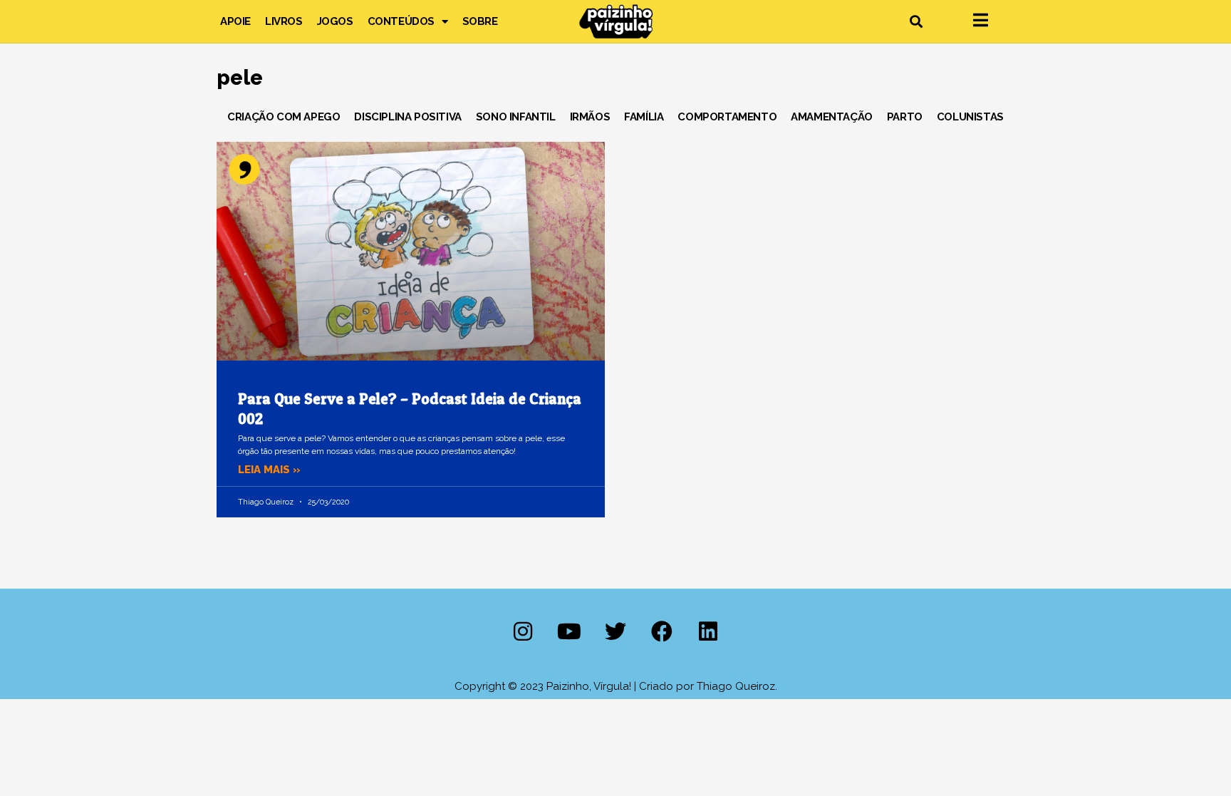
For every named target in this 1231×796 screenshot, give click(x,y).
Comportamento (726, 116)
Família (643, 116)
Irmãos (590, 116)
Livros (284, 21)
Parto (905, 116)
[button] (916, 21)
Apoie (235, 21)
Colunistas (970, 116)
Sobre (480, 21)
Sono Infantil (516, 116)
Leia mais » (269, 469)
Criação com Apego (283, 116)
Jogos (335, 21)
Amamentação (832, 116)
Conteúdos (401, 21)
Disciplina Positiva (407, 116)
